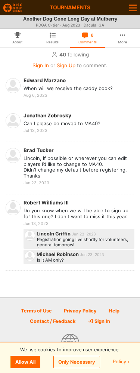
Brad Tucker (39, 150)
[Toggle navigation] (133, 7)
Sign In (40, 65)
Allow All (25, 362)
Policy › (121, 362)
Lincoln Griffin (54, 234)
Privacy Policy (80, 311)
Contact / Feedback (52, 321)
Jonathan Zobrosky (47, 115)
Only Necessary (76, 362)
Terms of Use (36, 311)
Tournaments (70, 7)
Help (114, 311)
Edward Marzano (45, 80)
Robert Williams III (46, 203)
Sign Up (66, 65)
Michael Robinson (58, 254)
